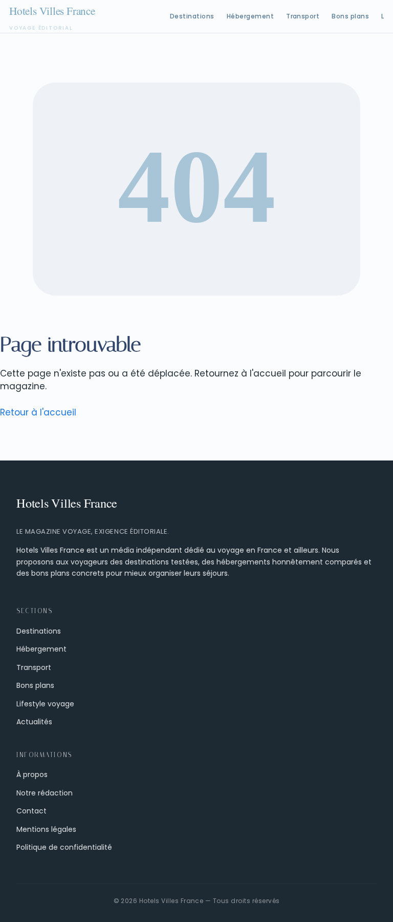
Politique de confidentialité (64, 847)
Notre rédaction (44, 793)
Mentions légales (46, 829)
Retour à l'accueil (38, 412)
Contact (31, 811)
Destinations (192, 16)
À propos (32, 774)
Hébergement (250, 16)
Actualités (34, 722)
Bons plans (350, 16)
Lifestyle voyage (45, 704)
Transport (302, 16)
